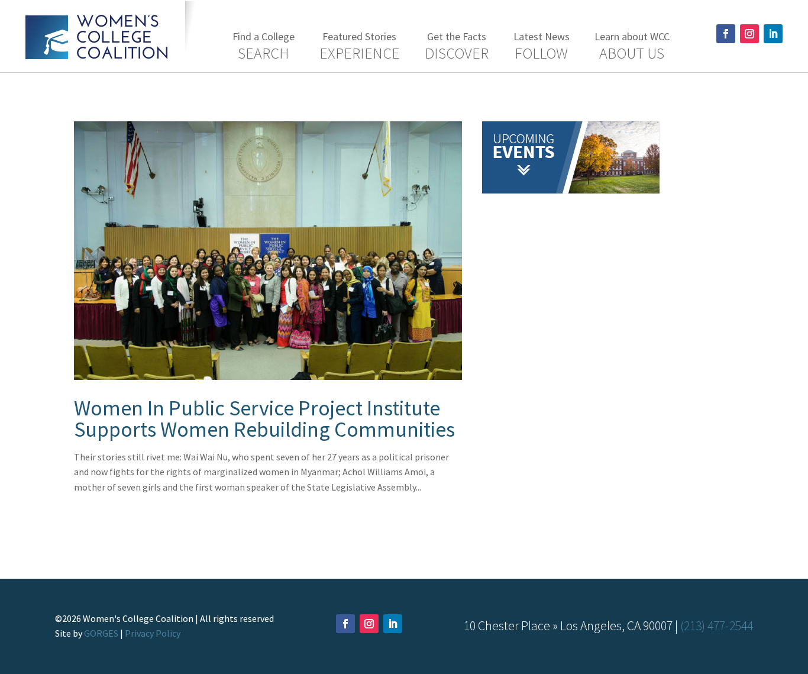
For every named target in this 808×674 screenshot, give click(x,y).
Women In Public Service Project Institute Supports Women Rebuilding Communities (264, 419)
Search (263, 46)
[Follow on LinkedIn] (773, 33)
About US (632, 46)
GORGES (101, 633)
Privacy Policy (152, 633)
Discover (457, 46)
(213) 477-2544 (716, 626)
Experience (359, 46)
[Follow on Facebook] (725, 33)
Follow (541, 46)
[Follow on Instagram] (749, 33)
